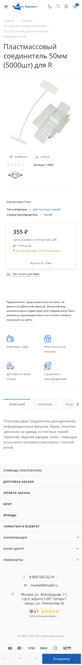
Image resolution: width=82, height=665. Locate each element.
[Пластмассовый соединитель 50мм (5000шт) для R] (41, 113)
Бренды (10, 515)
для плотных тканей (46, 209)
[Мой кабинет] (66, 7)
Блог (7, 504)
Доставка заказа (18, 482)
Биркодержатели (15, 36)
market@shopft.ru (44, 585)
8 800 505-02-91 (42, 577)
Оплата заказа (16, 493)
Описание (17, 404)
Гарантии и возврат (21, 526)
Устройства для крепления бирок (26, 31)
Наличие (45, 404)
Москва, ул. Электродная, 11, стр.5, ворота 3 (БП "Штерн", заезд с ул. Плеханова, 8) (44, 598)
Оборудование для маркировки (25, 26)
